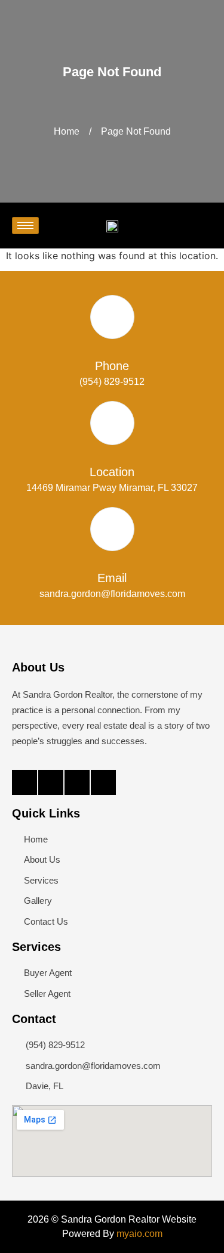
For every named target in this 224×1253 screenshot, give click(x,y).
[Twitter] (50, 782)
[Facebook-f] (24, 782)
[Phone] (112, 317)
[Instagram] (77, 782)
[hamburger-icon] (25, 225)
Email (112, 577)
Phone (112, 365)
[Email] (112, 529)
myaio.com (139, 1234)
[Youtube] (103, 782)
